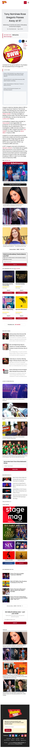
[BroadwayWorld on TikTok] (19, 735)
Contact (17, 738)
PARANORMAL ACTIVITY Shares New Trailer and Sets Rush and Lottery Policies (20, 490)
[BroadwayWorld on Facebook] (10, 735)
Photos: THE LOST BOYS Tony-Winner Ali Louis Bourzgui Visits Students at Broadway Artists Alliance (14, 75)
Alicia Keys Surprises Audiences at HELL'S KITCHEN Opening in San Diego (20, 496)
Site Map (18, 740)
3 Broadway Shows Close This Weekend (13, 660)
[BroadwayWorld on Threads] (22, 735)
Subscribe (15, 469)
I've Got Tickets (8, 292)
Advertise (8, 738)
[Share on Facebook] (20, 41)
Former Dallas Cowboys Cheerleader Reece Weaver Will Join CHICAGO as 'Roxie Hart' (14, 645)
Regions (13, 740)
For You (8, 160)
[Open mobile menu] (28, 2)
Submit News (7, 740)
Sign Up (8, 730)
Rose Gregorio (25, 45)
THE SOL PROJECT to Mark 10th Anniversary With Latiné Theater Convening (14, 80)
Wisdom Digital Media (18, 742)
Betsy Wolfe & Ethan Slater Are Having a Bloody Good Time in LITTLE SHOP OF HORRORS (19, 479)
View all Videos (6, 501)
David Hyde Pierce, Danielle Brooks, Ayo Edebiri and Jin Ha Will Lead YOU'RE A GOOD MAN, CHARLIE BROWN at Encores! (15, 676)
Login (22, 2)
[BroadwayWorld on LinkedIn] (16, 735)
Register (17, 2)
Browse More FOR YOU (17, 249)
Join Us (22, 738)
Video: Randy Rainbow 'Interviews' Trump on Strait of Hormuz (14, 84)
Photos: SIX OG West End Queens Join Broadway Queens (12, 89)
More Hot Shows (8, 563)
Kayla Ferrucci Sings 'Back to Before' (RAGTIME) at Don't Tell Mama (19, 485)
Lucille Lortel (6, 119)
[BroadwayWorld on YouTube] (25, 735)
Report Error (23, 740)
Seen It (8, 290)
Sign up (15, 623)
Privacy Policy (18, 744)
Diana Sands (6, 123)
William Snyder (7, 114)
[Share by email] (26, 41)
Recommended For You (8, 569)
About (13, 738)
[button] (25, 2)
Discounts (21, 563)
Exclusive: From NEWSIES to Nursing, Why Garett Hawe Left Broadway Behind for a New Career (14, 694)
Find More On (14, 324)
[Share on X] (23, 41)
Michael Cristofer (7, 148)
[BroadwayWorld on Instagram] (13, 735)
